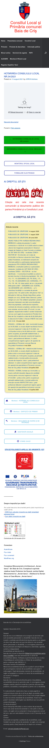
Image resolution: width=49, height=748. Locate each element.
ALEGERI (4, 59)
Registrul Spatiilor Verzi (9, 65)
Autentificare (8, 549)
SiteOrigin (23, 741)
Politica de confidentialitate (35, 736)
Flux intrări (7, 552)
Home (3, 41)
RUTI (31, 53)
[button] (45, 53)
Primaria (4, 47)
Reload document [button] (16, 112)
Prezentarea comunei (15, 41)
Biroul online (5, 53)
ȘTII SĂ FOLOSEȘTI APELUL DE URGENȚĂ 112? (24, 449)
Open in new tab (34, 112)
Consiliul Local (30, 41)
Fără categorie (15, 128)
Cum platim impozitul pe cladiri (15, 516)
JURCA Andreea (31, 79)
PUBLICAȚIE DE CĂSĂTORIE (18, 231)
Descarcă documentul (11, 122)
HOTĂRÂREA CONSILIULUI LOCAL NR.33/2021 (24, 140)
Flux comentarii (9, 555)
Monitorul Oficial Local (18, 59)
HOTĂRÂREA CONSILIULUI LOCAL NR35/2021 (24, 150)
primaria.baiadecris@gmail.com (18, 729)
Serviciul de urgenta (20, 53)
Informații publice (33, 47)
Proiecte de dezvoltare (17, 47)
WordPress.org (9, 558)
